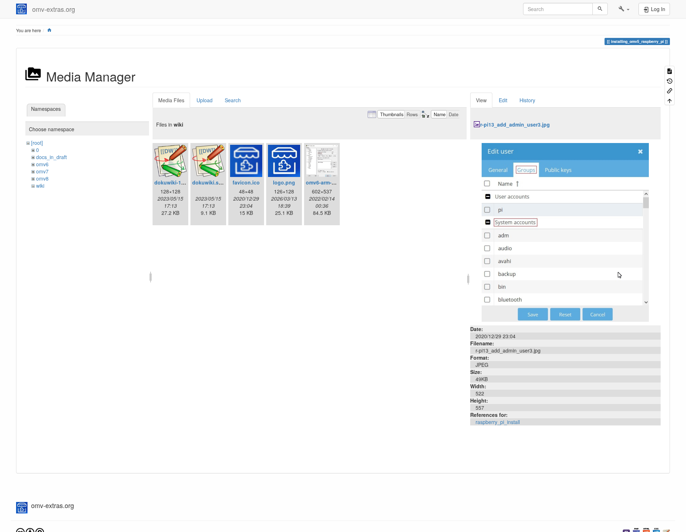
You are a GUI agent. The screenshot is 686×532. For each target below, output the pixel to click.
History (527, 100)
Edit (503, 100)
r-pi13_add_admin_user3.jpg (515, 124)
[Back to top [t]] (669, 99)
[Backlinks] (669, 90)
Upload (205, 100)
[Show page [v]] (669, 70)
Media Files (171, 100)
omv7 (42, 171)
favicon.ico (246, 182)
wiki (40, 185)
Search (233, 100)
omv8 (42, 178)
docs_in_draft (51, 157)
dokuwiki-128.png (176, 182)
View (481, 100)
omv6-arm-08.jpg (326, 182)
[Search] (600, 9)
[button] (624, 9)
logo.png (284, 182)
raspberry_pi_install (498, 421)
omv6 (42, 164)
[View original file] (565, 231)
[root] (37, 142)
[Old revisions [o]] (669, 80)
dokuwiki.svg (208, 182)
